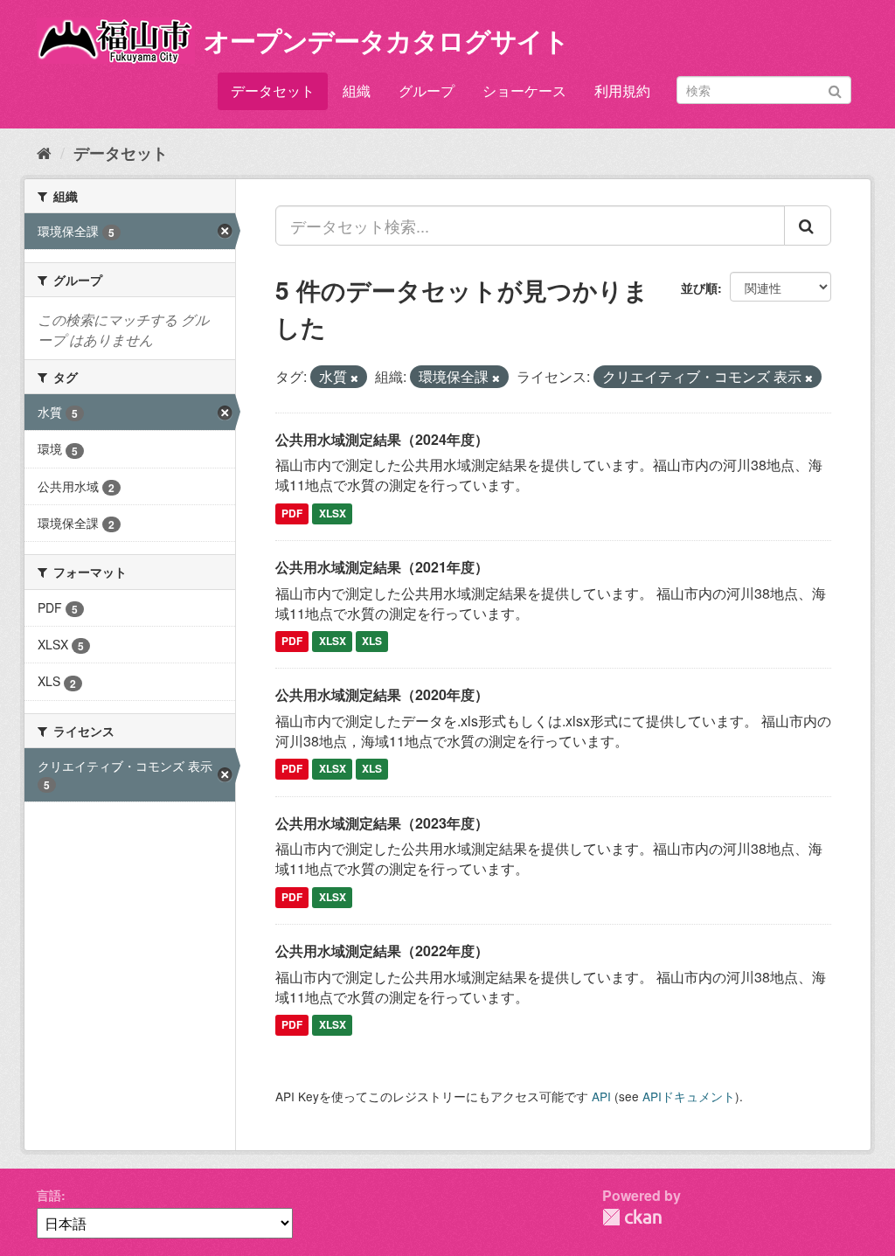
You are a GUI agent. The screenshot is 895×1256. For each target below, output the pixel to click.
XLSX (332, 513)
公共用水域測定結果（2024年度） (382, 439)
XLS (372, 641)
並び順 (699, 287)
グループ (426, 90)
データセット (273, 90)
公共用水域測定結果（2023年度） (382, 823)
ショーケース (524, 90)
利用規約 (622, 90)
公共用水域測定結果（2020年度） (382, 694)
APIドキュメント (688, 1096)
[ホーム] (44, 152)
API (601, 1096)
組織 (357, 90)
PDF (291, 513)
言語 (49, 1195)
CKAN (632, 1217)
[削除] (354, 378)
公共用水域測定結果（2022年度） (382, 950)
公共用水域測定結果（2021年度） (382, 567)
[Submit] (835, 88)
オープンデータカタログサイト (386, 40)
